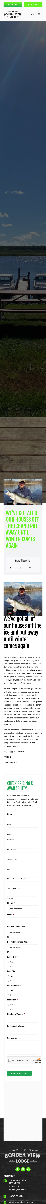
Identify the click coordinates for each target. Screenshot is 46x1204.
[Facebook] (10, 567)
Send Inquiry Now (19, 1073)
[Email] (30, 567)
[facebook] (17, 1169)
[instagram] (23, 1169)
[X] (20, 567)
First (9, 825)
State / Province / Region (16, 879)
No (11, 966)
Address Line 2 (12, 859)
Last (9, 835)
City (8, 869)
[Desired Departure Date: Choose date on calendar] (8, 952)
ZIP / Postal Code (13, 888)
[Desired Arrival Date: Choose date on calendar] (8, 937)
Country (10, 898)
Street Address (12, 850)
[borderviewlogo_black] (13, 11)
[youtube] (28, 1169)
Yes (11, 962)
